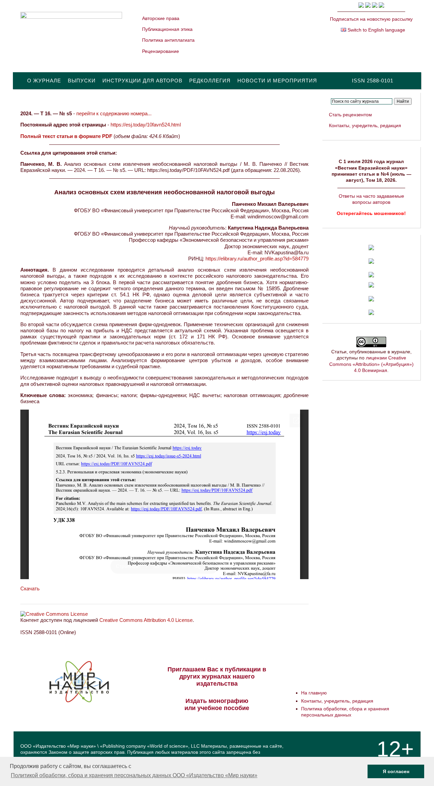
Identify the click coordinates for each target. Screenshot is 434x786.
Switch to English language (375, 30)
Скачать (30, 588)
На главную (314, 692)
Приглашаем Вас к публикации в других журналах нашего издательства (216, 676)
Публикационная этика (167, 29)
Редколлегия (210, 80)
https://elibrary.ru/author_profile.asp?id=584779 (257, 258)
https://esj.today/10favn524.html (146, 124)
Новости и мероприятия (277, 80)
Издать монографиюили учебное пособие (216, 704)
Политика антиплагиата (168, 40)
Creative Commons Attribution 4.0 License (146, 620)
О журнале (44, 80)
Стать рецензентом (350, 114)
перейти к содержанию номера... (114, 113)
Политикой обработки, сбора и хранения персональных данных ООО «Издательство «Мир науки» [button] (134, 775)
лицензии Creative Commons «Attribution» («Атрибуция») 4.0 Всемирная (371, 364)
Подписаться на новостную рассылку (371, 19)
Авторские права (160, 18)
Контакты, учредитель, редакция (365, 125)
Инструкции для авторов (142, 80)
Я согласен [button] (396, 771)
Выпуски (82, 80)
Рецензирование (160, 51)
